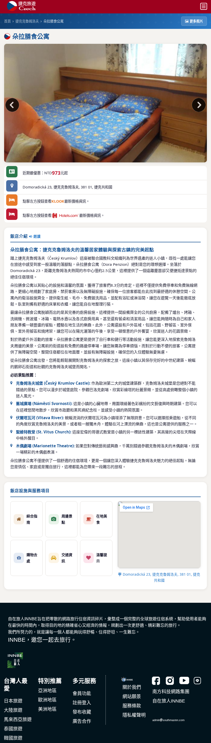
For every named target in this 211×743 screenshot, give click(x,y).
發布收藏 (82, 712)
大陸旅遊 (13, 710)
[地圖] (11, 187)
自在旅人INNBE (168, 701)
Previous (13, 105)
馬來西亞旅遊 (18, 719)
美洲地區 (47, 709)
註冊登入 (82, 702)
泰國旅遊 (13, 728)
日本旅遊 (13, 701)
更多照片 (196, 21)
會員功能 (82, 693)
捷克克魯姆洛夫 (27, 21)
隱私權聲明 (134, 715)
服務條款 (131, 705)
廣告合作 (82, 721)
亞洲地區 (47, 690)
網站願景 (131, 696)
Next (198, 105)
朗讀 (36, 236)
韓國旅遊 (13, 738)
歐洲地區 (47, 700)
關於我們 (131, 687)
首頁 (7, 21)
